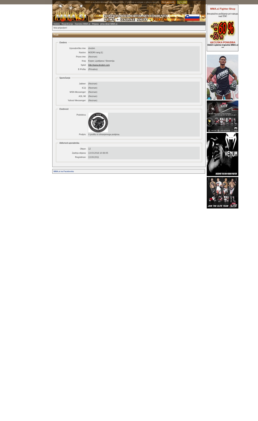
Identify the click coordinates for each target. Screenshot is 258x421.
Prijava (95, 24)
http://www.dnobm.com (99, 65)
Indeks (57, 24)
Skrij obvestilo (168, 2)
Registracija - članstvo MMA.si (76, 24)
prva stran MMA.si (108, 24)
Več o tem (182, 2)
